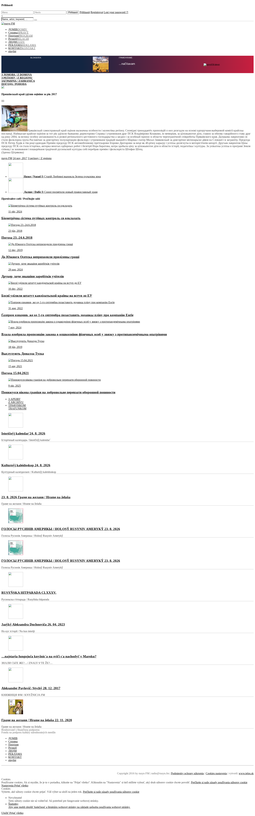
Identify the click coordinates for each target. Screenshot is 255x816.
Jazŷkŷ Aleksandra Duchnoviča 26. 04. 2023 (33, 624)
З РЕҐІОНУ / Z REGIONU (16, 77)
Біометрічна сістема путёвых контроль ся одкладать (40, 218)
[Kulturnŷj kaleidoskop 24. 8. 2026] (127, 452)
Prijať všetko (21, 785)
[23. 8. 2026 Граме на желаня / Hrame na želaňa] (127, 484)
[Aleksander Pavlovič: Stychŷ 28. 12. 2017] (127, 675)
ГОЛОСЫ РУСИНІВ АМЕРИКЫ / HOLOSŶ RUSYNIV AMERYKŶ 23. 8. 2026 (60, 528)
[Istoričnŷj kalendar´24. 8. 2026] (127, 420)
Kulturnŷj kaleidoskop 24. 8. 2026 (25, 465)
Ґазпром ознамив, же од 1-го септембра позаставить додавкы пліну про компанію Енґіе (67, 315)
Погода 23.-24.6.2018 (16, 237)
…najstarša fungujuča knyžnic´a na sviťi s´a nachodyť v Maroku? (48, 656)
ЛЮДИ (16, 41)
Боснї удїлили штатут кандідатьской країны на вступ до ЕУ (46, 295)
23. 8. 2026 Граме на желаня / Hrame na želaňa (35, 497)
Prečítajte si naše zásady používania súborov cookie (219, 782)
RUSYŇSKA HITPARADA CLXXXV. (28, 592)
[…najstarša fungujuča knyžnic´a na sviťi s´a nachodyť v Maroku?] (127, 643)
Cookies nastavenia (216, 773)
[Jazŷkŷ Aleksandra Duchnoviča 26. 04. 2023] (127, 611)
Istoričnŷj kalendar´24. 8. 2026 (23, 433)
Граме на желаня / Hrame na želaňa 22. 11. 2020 (36, 720)
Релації (18, 38)
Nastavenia (7, 785)
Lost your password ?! (116, 12)
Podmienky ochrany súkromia (187, 773)
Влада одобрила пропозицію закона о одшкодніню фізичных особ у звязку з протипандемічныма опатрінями (84, 334)
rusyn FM (6, 157)
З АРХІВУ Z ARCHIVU (16, 400)
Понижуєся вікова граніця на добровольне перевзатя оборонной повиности (58, 392)
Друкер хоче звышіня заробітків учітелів (32, 276)
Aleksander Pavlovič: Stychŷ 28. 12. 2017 (30, 688)
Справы (18, 32)
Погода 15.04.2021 (15, 372)
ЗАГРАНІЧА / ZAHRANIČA (18, 80)
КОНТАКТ (21, 48)
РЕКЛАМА (22, 45)
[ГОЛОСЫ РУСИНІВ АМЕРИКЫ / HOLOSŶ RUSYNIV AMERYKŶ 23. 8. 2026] (127, 515)
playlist (12, 51)
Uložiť (5, 812)
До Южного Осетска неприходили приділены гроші (40, 256)
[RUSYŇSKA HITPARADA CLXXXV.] (127, 579)
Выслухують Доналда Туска (22, 353)
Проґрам (20, 35)
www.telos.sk (246, 773)
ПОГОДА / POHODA (14, 83)
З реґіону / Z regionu (40, 157)
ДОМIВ (17, 29)
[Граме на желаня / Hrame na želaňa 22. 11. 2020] (127, 707)
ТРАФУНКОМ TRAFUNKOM (17, 406)
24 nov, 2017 (20, 157)
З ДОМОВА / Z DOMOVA (16, 74)
